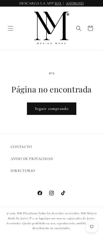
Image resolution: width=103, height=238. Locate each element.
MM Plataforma (27, 213)
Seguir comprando (51, 108)
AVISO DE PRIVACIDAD (32, 158)
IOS (58, 3)
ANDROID (75, 3)
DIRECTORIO (23, 170)
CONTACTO (21, 147)
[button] (10, 28)
